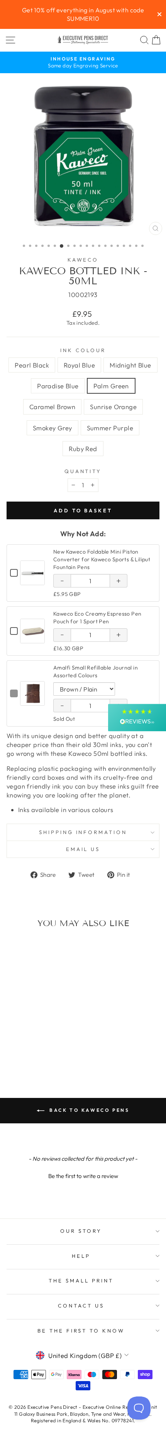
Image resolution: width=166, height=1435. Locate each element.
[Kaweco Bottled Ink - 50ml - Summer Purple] (40, 1052)
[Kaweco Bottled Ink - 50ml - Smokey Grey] (31, 1052)
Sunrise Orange (113, 407)
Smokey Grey (52, 428)
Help (81, 1256)
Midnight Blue (130, 365)
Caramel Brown (52, 407)
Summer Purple (110, 428)
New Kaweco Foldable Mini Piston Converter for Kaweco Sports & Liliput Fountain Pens (101, 559)
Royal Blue (79, 365)
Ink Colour (83, 350)
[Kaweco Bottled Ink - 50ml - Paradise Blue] (40, 1045)
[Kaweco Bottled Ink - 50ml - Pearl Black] (13, 1045)
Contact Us (81, 1305)
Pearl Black (32, 365)
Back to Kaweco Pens (88, 1110)
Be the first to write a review (83, 1176)
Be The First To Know (81, 1331)
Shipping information (83, 832)
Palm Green (111, 386)
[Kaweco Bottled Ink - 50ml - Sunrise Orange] (22, 1052)
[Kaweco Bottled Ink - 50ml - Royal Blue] (22, 1045)
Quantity (83, 471)
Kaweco (83, 260)
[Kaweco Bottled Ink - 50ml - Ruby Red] (49, 1052)
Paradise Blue (57, 386)
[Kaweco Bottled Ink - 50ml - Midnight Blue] (31, 1045)
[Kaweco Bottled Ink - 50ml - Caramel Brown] (58, 1045)
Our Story (81, 1231)
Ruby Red (83, 449)
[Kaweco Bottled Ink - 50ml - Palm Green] (49, 1045)
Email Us (83, 849)
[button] (83, 1175)
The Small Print (81, 1280)
